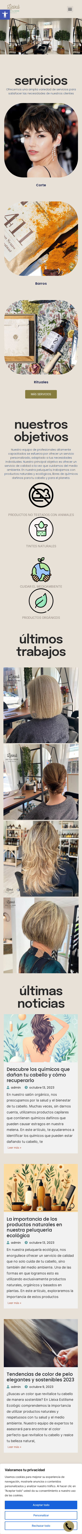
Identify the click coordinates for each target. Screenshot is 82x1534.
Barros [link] (41, 283)
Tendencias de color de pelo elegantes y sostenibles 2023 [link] (40, 1377)
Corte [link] (41, 185)
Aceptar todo (41, 1505)
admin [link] (16, 1087)
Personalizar (41, 1515)
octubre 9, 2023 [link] (41, 1387)
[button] (70, 9)
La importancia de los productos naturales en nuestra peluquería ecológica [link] (34, 1227)
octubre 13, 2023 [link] (41, 1087)
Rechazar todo (41, 1525)
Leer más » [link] (14, 1147)
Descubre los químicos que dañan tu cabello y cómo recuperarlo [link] (38, 1075)
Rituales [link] (41, 382)
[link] (5, 15)
